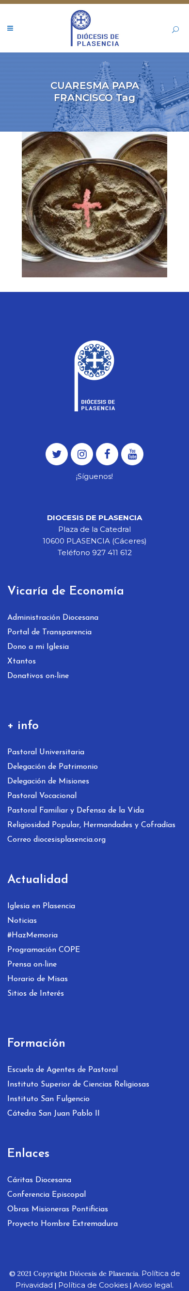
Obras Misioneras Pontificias (57, 1209)
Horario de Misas (37, 979)
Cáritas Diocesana (39, 1180)
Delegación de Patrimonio (52, 767)
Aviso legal (152, 1285)
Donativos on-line (38, 676)
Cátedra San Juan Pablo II (53, 1114)
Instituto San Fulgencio (48, 1099)
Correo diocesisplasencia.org (56, 840)
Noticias (22, 921)
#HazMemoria (32, 935)
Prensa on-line (32, 964)
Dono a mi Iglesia (38, 647)
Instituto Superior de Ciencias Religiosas (78, 1084)
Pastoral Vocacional (42, 796)
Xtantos (21, 661)
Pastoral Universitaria (45, 752)
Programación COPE (43, 950)
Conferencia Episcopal (46, 1195)
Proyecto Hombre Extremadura (62, 1224)
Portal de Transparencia (49, 632)
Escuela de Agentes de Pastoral (62, 1070)
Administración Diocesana (52, 618)
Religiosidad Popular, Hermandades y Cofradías (91, 825)
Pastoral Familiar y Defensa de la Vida (75, 811)
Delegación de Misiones (48, 781)
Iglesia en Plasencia (41, 906)
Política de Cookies (93, 1285)
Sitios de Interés (35, 994)
